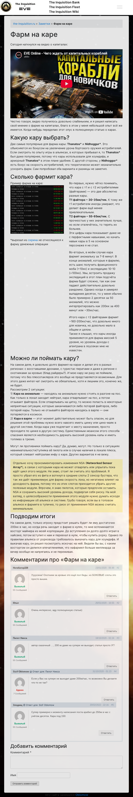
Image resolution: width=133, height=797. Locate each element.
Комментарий (20, 752)
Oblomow (82, 794)
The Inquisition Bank (64, 2)
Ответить (112, 596)
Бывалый (19, 586)
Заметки (44, 23)
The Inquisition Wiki (64, 11)
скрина (33, 240)
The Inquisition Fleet (64, 7)
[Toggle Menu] (119, 7)
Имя (13, 775)
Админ (20, 690)
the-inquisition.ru (24, 23)
